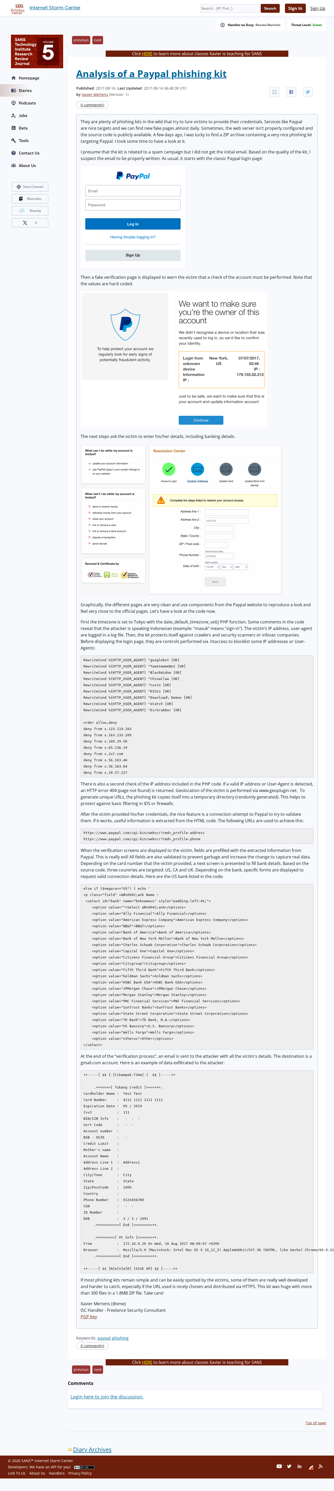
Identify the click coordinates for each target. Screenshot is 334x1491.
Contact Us (29, 153)
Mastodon (34, 198)
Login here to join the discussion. (107, 1397)
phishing (120, 1338)
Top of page (316, 1422)
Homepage (29, 78)
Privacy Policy (80, 1473)
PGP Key (89, 1317)
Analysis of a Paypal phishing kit (151, 73)
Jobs (23, 115)
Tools (24, 140)
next (98, 40)
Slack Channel (33, 186)
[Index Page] (16, 8)
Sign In (295, 8)
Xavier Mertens (95, 94)
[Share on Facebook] (291, 92)
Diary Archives (92, 1449)
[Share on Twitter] (308, 92)
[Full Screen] (274, 92)
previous (81, 40)
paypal (104, 1338)
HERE (147, 54)
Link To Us (17, 1473)
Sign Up (317, 8)
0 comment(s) (92, 104)
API (53, 1466)
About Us (27, 165)
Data (23, 128)
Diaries (25, 90)
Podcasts (27, 103)
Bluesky (35, 210)
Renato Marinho (267, 25)
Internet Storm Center (55, 7)
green (317, 25)
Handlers (57, 1473)
